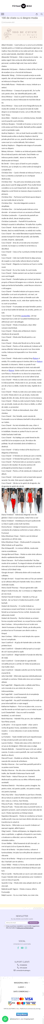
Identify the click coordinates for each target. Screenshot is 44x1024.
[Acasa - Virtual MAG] (22, 6)
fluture (35, 359)
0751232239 (23, 968)
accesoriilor (25, 316)
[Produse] (3, 14)
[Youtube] (22, 948)
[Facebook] (18, 948)
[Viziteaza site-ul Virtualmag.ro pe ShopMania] (22, 1014)
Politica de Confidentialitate (25, 928)
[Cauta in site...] (41, 14)
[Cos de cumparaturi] (36, 14)
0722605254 (23, 965)
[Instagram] (26, 948)
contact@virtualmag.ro (23, 970)
